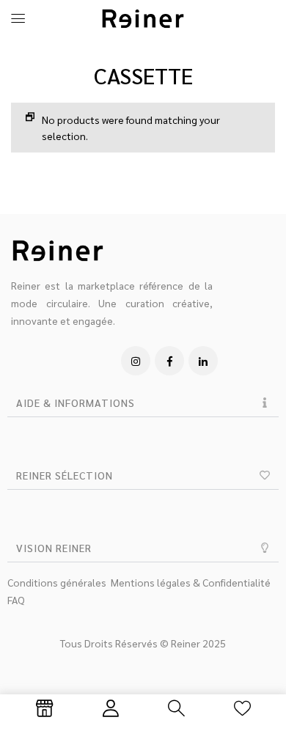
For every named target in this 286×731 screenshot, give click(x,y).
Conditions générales (56, 582)
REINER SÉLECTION (64, 475)
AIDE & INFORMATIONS (75, 402)
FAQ (16, 599)
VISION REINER (54, 547)
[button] (143, 403)
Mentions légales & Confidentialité (191, 582)
